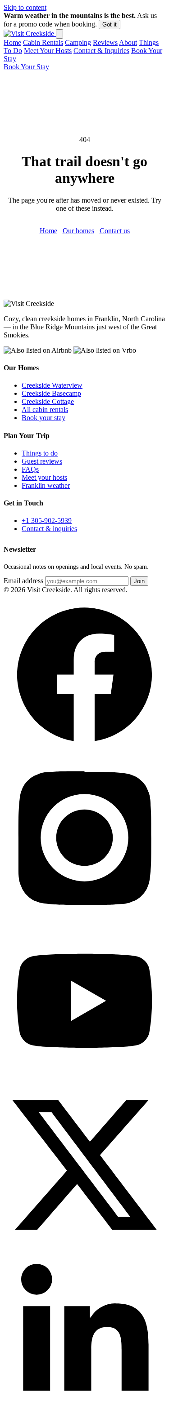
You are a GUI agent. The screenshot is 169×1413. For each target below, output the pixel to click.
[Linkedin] (84, 1405)
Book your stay (43, 417)
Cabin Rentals (43, 42)
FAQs (30, 469)
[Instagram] (84, 916)
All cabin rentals (45, 409)
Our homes (78, 231)
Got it (109, 24)
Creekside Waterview (52, 385)
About (128, 42)
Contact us (115, 231)
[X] (84, 1242)
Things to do (40, 453)
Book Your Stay (26, 67)
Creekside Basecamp (51, 393)
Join (139, 581)
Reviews (105, 42)
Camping (78, 42)
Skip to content (25, 7)
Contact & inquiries (49, 528)
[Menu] (59, 34)
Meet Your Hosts (48, 50)
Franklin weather (46, 485)
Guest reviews (42, 461)
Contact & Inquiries (101, 50)
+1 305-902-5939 (47, 520)
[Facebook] (84, 753)
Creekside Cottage (48, 401)
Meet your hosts (44, 477)
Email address (23, 581)
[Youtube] (84, 1079)
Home (12, 42)
